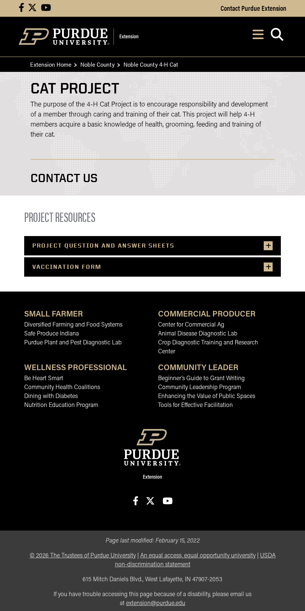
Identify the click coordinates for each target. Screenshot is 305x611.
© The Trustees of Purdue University (83, 556)
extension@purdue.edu (155, 604)
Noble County (97, 64)
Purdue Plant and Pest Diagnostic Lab (73, 343)
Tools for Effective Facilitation (195, 405)
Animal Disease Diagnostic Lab (197, 334)
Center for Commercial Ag (191, 325)
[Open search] (276, 36)
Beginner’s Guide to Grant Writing (201, 379)
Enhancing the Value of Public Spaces (206, 397)
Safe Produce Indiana (51, 334)
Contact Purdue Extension (253, 8)
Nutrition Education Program (61, 405)
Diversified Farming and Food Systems (73, 325)
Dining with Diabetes (51, 397)
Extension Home (50, 64)
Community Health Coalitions (62, 388)
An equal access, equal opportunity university (198, 556)
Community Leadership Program (199, 388)
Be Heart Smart (43, 379)
